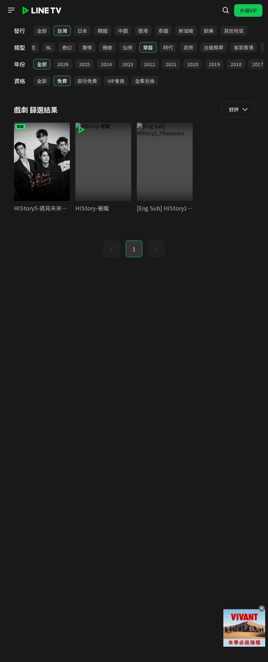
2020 (192, 64)
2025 (84, 64)
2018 (235, 64)
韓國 (102, 30)
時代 (168, 47)
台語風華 (213, 47)
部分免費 (87, 80)
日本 (82, 30)
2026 (62, 64)
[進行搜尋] (226, 10)
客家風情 (243, 47)
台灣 (62, 30)
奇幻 (67, 47)
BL (49, 47)
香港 (143, 30)
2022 (149, 64)
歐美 (209, 30)
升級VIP (248, 10)
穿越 (148, 47)
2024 (106, 64)
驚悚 (87, 47)
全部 (42, 30)
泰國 (163, 30)
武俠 (188, 47)
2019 (214, 64)
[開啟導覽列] (11, 10)
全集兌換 (145, 80)
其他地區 (234, 30)
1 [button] (134, 249)
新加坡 (186, 30)
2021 (171, 64)
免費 (62, 80)
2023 (127, 64)
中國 (123, 30)
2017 (257, 64)
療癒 (107, 47)
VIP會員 (116, 80)
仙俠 (128, 47)
